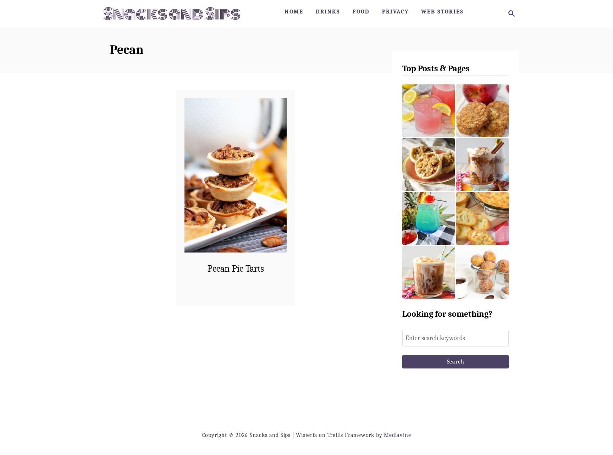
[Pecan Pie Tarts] (235, 175)
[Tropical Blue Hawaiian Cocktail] (428, 218)
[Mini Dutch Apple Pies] (428, 164)
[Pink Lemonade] (428, 110)
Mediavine (397, 435)
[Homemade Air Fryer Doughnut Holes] (482, 272)
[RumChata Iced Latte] (482, 164)
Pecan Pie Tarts (236, 268)
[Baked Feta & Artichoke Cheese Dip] (482, 218)
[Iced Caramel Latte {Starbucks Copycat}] (428, 272)
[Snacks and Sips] (172, 13)
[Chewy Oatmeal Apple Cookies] (482, 110)
